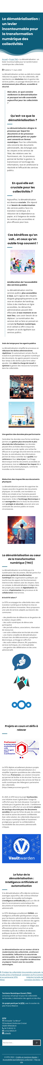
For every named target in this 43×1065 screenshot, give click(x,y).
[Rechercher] (36, 1042)
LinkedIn (7, 1033)
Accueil (5, 59)
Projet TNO (13, 59)
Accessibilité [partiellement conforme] (18, 1060)
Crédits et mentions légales (26, 1057)
